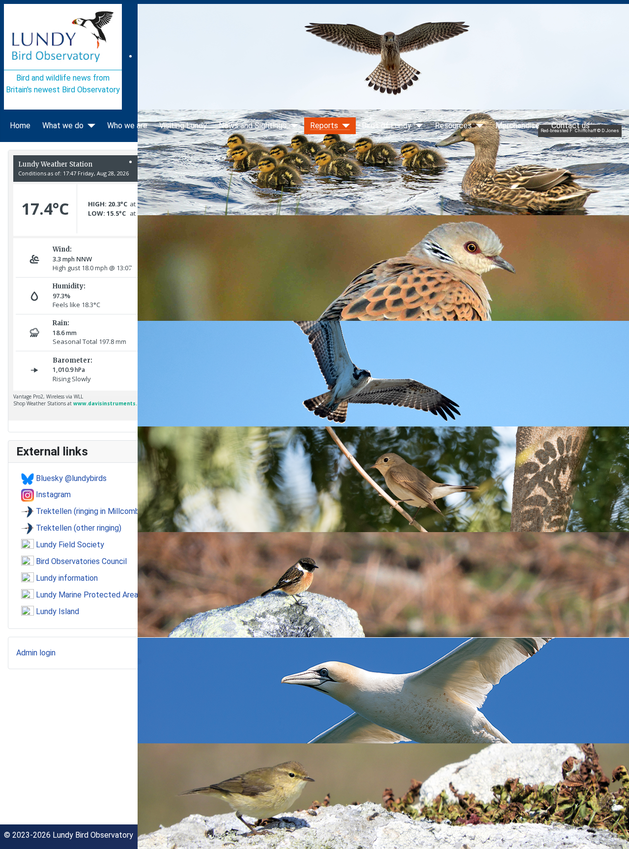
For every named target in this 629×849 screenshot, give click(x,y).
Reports (324, 125)
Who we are (127, 125)
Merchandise (517, 125)
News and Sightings (252, 125)
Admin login (36, 652)
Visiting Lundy (183, 125)
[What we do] (89, 125)
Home (20, 125)
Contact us (570, 125)
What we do (63, 125)
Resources (453, 125)
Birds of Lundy (386, 125)
